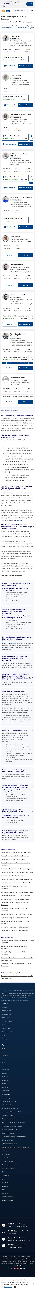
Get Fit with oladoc (7, 1197)
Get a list (5, 835)
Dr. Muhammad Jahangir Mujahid (19, 155)
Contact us (5, 1025)
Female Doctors (7, 27)
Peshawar (5, 1066)
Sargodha (5, 1076)
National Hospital (7, 1105)
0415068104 (18, 520)
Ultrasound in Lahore (8, 1168)
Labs (3, 1189)
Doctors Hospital (7, 1098)
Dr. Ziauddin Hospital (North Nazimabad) (14, 1136)
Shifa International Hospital (10, 1119)
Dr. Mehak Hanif (15, 36)
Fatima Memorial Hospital (10, 1108)
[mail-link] (21, 1268)
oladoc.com (30, 1261)
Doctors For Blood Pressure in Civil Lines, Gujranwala (17, 869)
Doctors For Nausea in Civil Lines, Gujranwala (15, 856)
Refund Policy (6, 1018)
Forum (4, 1179)
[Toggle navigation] (32, 10)
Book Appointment (25, 66)
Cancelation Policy (7, 1032)
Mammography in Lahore (9, 1165)
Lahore (4, 1052)
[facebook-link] (11, 1268)
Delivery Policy (6, 1014)
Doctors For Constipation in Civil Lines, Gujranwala (16, 927)
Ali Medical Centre (7, 1115)
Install (30, 4)
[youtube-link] (17, 1268)
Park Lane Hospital (7, 1140)
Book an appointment (9, 643)
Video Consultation (11, 144)
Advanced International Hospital (12, 1126)
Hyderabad (5, 1091)
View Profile (9, 255)
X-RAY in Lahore (7, 1158)
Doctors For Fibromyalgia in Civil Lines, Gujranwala (16, 879)
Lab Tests (5, 1193)
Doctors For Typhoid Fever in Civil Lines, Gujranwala (17, 892)
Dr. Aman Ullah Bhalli (17, 295)
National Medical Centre (9, 1144)
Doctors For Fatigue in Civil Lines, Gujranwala (15, 930)
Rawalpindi (5, 1059)
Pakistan (7, 410)
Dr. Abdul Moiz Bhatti (17, 378)
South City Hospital (8, 1133)
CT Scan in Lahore (7, 1161)
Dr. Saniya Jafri (15, 75)
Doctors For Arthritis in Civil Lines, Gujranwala (15, 899)
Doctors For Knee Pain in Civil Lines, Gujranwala (15, 883)
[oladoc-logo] (5, 10)
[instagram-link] (14, 1268)
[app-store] (10, 1206)
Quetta (4, 1083)
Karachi (4, 1048)
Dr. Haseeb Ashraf (16, 265)
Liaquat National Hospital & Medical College (15, 1147)
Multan (4, 1062)
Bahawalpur (5, 1080)
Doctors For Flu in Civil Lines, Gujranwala (13, 859)
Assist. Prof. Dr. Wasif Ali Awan (21, 197)
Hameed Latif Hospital (9, 1101)
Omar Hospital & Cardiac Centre (12, 1112)
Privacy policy (6, 1010)
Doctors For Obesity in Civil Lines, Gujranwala (15, 876)
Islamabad (5, 1055)
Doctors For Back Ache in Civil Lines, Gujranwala (16, 852)
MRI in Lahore (6, 1154)
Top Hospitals (6, 1094)
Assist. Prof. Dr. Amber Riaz (13, 453)
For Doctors (5, 1182)
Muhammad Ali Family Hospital (14, 480)
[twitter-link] (8, 1268)
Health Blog (5, 1175)
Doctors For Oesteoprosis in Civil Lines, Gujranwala (17, 872)
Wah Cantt (5, 1087)
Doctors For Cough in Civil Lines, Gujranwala (14, 918)
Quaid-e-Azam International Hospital (13, 1122)
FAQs (3, 1035)
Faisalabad (5, 1073)
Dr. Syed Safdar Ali (16, 236)
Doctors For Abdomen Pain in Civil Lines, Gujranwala (17, 914)
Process (4, 1039)
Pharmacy (5, 1186)
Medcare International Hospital (22, 450)
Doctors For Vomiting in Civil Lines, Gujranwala (15, 895)
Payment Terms (7, 1021)
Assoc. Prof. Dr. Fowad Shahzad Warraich (18, 335)
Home (2, 410)
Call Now (25, 255)
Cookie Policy (8, 1287)
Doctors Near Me (22, 27)
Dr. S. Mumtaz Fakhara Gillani (20, 115)
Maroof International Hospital (11, 1129)
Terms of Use (6, 1028)
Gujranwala (14, 410)
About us (4, 1007)
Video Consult (10, 66)
